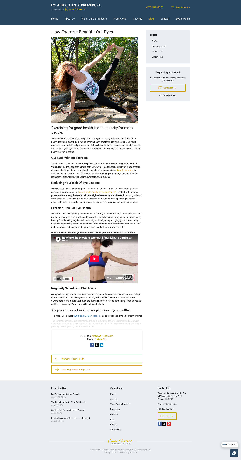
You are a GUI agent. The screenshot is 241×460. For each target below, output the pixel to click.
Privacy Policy (110, 452)
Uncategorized (159, 46)
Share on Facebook (92, 345)
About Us (70, 18)
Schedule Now (169, 88)
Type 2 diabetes (125, 170)
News (155, 41)
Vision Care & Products (94, 18)
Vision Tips (102, 339)
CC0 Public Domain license (86, 316)
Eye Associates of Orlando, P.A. (119, 450)
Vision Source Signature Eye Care (120, 441)
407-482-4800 (154, 7)
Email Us (169, 416)
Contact (164, 18)
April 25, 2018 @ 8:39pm (102, 336)
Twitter (164, 424)
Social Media (183, 18)
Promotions (119, 18)
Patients (137, 18)
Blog (151, 18)
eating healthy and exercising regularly (97, 192)
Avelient (133, 452)
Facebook (160, 424)
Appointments (182, 7)
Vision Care (157, 51)
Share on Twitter (97, 345)
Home (54, 18)
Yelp (169, 424)
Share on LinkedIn (101, 345)
